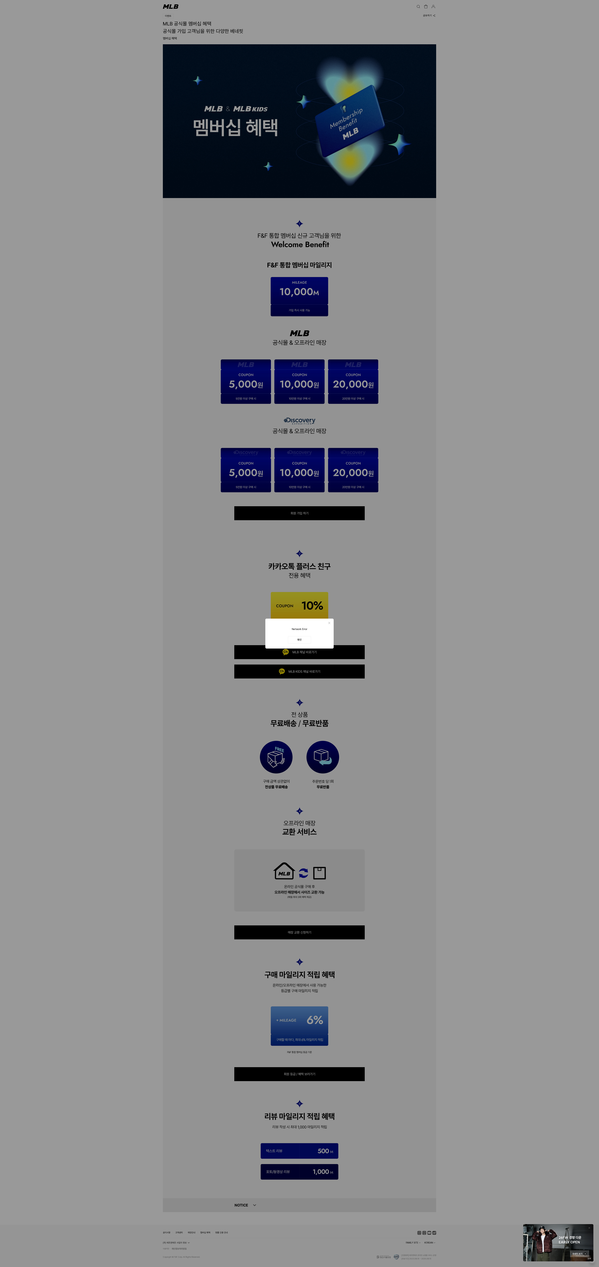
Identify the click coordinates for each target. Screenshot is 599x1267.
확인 (299, 639)
